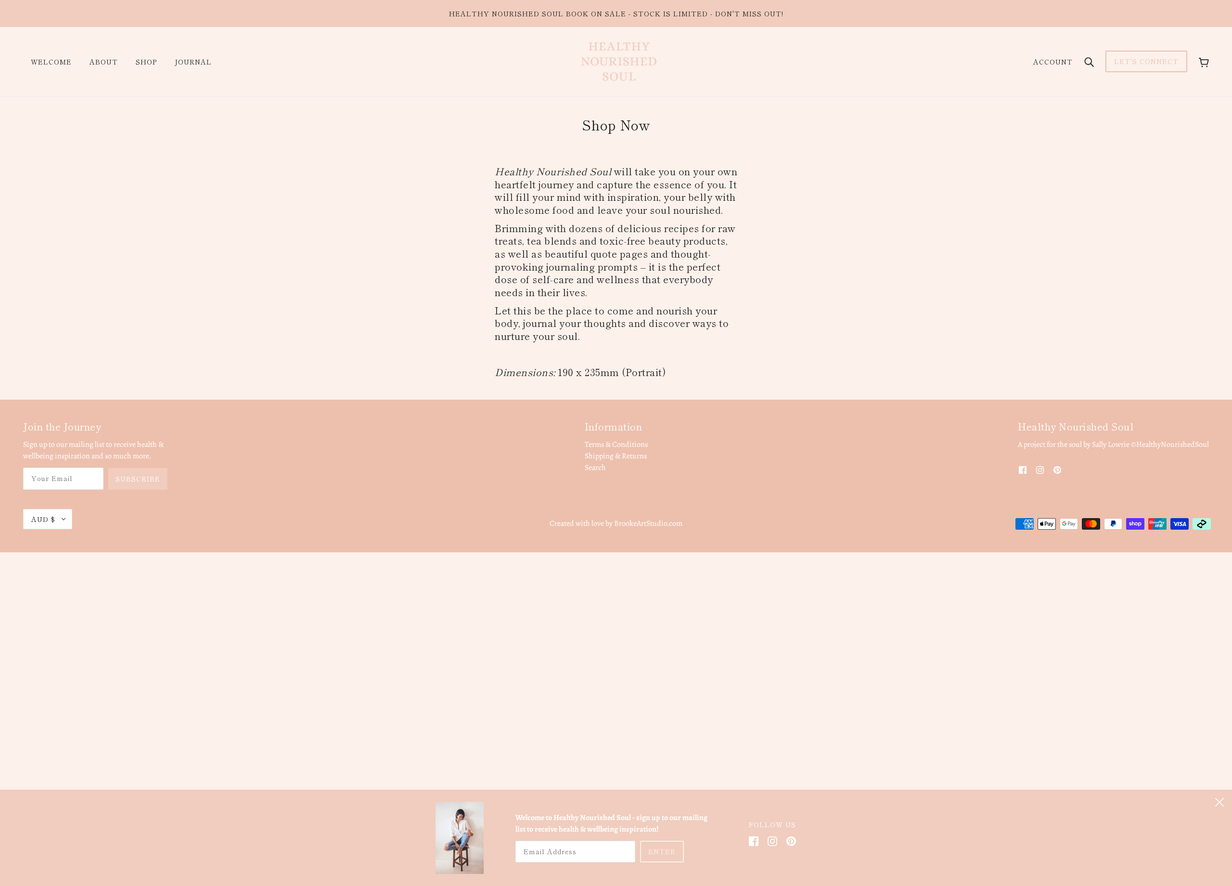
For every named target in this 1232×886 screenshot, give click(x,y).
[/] (618, 61)
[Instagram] (772, 840)
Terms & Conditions (616, 444)
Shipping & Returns (616, 456)
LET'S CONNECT (1146, 61)
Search (595, 467)
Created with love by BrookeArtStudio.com (616, 523)
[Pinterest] (791, 840)
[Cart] (1204, 61)
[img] (1022, 469)
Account (1053, 61)
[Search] (1089, 61)
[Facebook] (753, 840)
